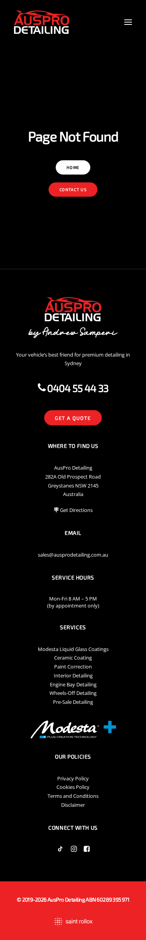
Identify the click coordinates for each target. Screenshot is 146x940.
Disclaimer (73, 804)
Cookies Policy (73, 786)
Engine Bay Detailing (73, 684)
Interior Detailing (73, 675)
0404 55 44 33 (76, 388)
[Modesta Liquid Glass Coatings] (73, 729)
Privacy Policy (73, 778)
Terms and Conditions (73, 795)
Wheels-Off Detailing (73, 692)
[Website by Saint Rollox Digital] (73, 921)
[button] (128, 22)
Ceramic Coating (73, 657)
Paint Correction (73, 666)
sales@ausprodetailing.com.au (73, 554)
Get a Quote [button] (73, 418)
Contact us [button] (73, 189)
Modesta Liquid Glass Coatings (73, 649)
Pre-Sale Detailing (73, 701)
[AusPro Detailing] (41, 22)
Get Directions (76, 510)
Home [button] (73, 167)
